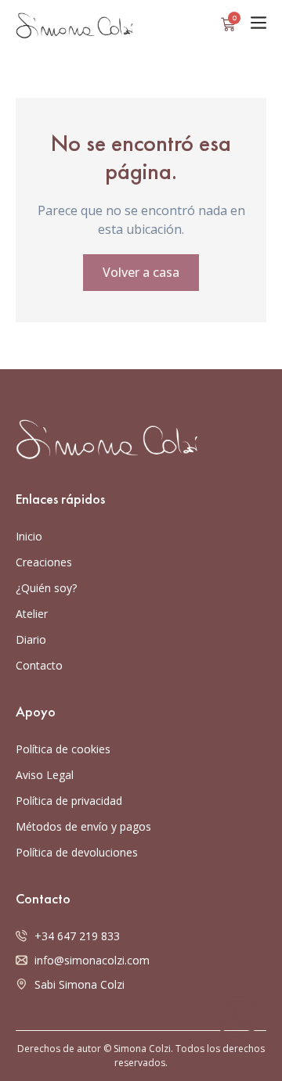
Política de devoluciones (77, 852)
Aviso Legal (45, 774)
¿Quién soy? (46, 587)
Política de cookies (63, 749)
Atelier (32, 613)
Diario (31, 639)
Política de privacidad (69, 800)
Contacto (39, 665)
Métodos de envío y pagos (83, 826)
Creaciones (44, 562)
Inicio (29, 536)
